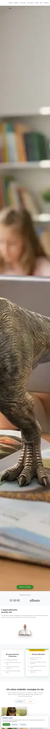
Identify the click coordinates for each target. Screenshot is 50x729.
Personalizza (23, 724)
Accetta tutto (6, 724)
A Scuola (20, 701)
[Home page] (4, 3)
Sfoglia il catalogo (25, 587)
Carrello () (46, 2)
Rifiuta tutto (14, 724)
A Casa (30, 701)
